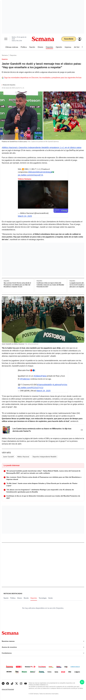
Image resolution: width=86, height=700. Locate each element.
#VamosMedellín (44, 384)
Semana (5, 55)
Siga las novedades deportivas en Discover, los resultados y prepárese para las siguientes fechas (42, 78)
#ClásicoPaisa (40, 376)
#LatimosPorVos (60, 384)
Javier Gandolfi (8, 457)
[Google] (3, 683)
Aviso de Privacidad (10, 689)
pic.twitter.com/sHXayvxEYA (30, 175)
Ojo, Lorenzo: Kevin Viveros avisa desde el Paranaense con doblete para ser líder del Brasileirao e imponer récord (17, 285)
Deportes (13, 55)
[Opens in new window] (7, 683)
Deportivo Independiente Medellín (45, 457)
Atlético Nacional (23, 457)
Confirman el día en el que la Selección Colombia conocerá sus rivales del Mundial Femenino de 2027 (50, 285)
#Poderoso (25, 379)
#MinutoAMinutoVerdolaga (40, 172)
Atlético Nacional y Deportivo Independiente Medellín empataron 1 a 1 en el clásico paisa (41, 147)
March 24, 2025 (25, 216)
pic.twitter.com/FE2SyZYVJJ (30, 388)
